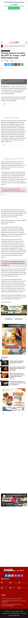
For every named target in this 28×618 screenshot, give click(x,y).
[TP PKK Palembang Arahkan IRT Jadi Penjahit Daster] (23, 584)
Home (3, 48)
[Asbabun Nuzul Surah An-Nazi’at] (14, 589)
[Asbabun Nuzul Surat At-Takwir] (23, 589)
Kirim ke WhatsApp (14, 8)
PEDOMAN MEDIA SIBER (14, 615)
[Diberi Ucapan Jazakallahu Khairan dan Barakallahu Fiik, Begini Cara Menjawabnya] (4, 368)
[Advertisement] (14, 25)
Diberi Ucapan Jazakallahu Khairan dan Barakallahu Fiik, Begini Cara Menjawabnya (18, 368)
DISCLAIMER (23, 613)
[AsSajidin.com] (14, 42)
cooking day (9, 319)
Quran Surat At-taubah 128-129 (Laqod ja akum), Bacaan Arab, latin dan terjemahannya (18, 383)
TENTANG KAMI (5, 613)
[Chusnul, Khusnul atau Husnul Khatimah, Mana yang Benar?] (4, 362)
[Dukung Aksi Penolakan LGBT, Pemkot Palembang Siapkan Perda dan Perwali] (5, 584)
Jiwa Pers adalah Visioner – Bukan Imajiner (12, 598)
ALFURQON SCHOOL (10, 48)
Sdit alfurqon (19, 319)
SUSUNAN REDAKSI (14, 613)
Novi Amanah (4, 60)
